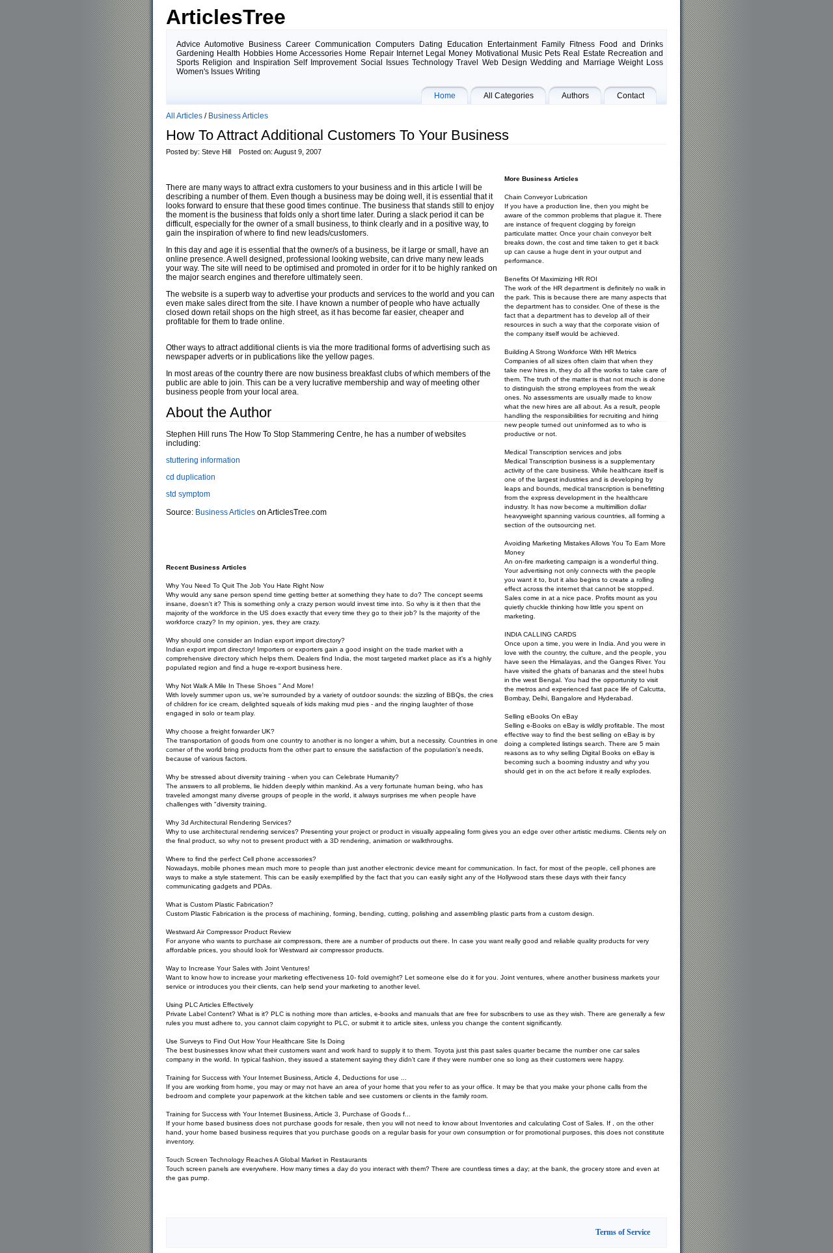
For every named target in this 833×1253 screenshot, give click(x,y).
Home (445, 95)
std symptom (188, 494)
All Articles (184, 115)
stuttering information (203, 460)
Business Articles (238, 115)
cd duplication (190, 477)
